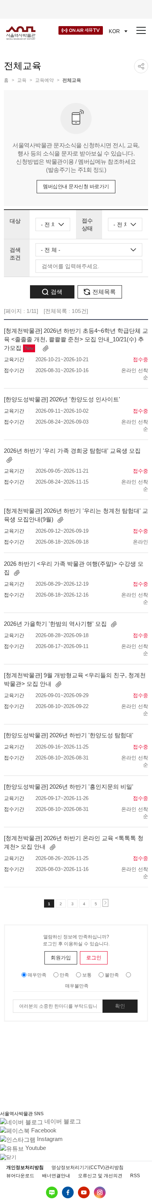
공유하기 (141, 66)
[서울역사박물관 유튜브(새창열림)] (84, 1192)
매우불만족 (76, 986)
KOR (114, 31)
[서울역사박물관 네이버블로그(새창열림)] (52, 1192)
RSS (135, 1175)
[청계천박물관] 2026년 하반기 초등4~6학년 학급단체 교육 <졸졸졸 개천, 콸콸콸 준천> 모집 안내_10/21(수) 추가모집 (76, 339)
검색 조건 (15, 254)
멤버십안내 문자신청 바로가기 (76, 186)
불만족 (112, 975)
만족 (64, 975)
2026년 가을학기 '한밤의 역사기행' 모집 (56, 623)
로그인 (93, 958)
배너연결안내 (56, 1175)
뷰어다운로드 (20, 1175)
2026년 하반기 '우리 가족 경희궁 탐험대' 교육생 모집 (72, 450)
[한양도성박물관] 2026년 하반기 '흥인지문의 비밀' (68, 786)
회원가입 (61, 958)
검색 (56, 291)
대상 (15, 221)
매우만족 (37, 975)
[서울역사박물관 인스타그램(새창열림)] (100, 1192)
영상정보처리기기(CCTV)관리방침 (87, 1167)
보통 (87, 975)
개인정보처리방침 (25, 1167)
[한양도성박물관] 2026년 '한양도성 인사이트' (62, 399)
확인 (120, 1006)
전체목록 (104, 291)
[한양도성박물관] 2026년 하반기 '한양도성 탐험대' (68, 735)
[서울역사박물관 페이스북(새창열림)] (68, 1192)
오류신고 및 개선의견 (100, 1175)
